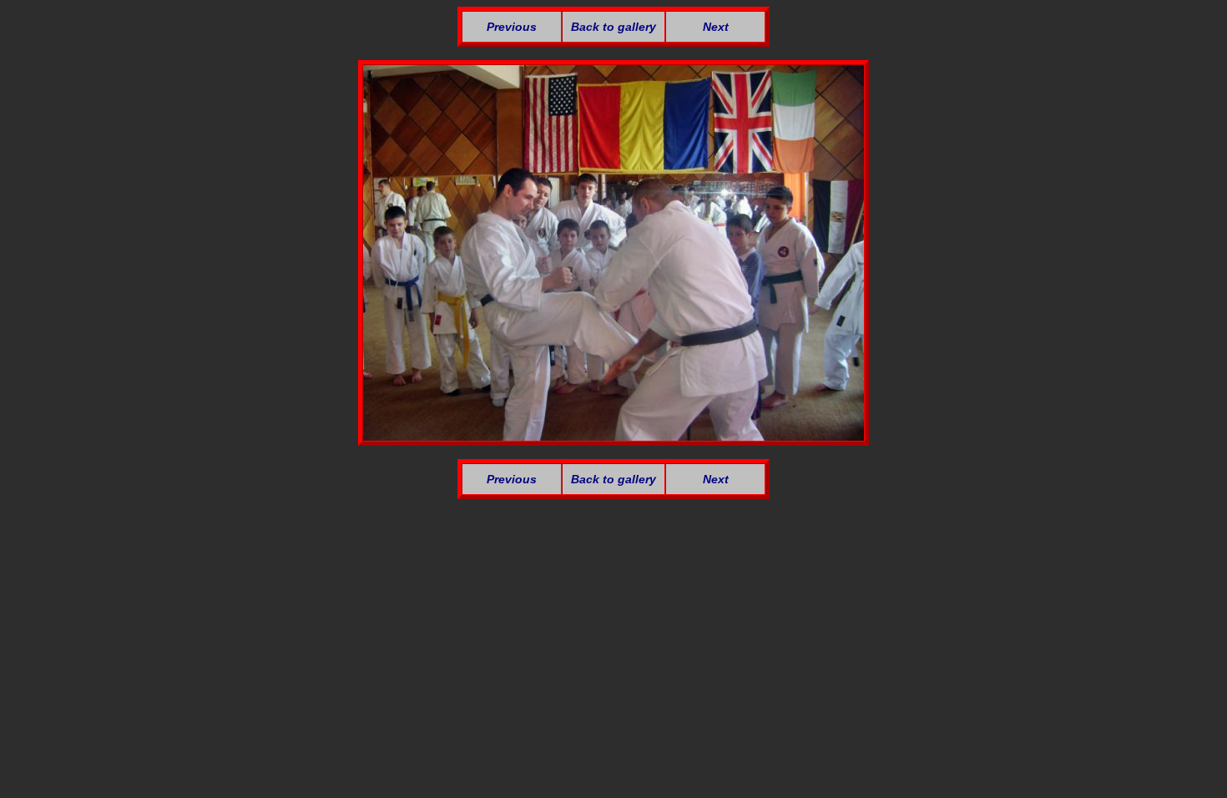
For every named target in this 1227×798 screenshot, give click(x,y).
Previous (512, 26)
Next (716, 26)
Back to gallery (613, 26)
